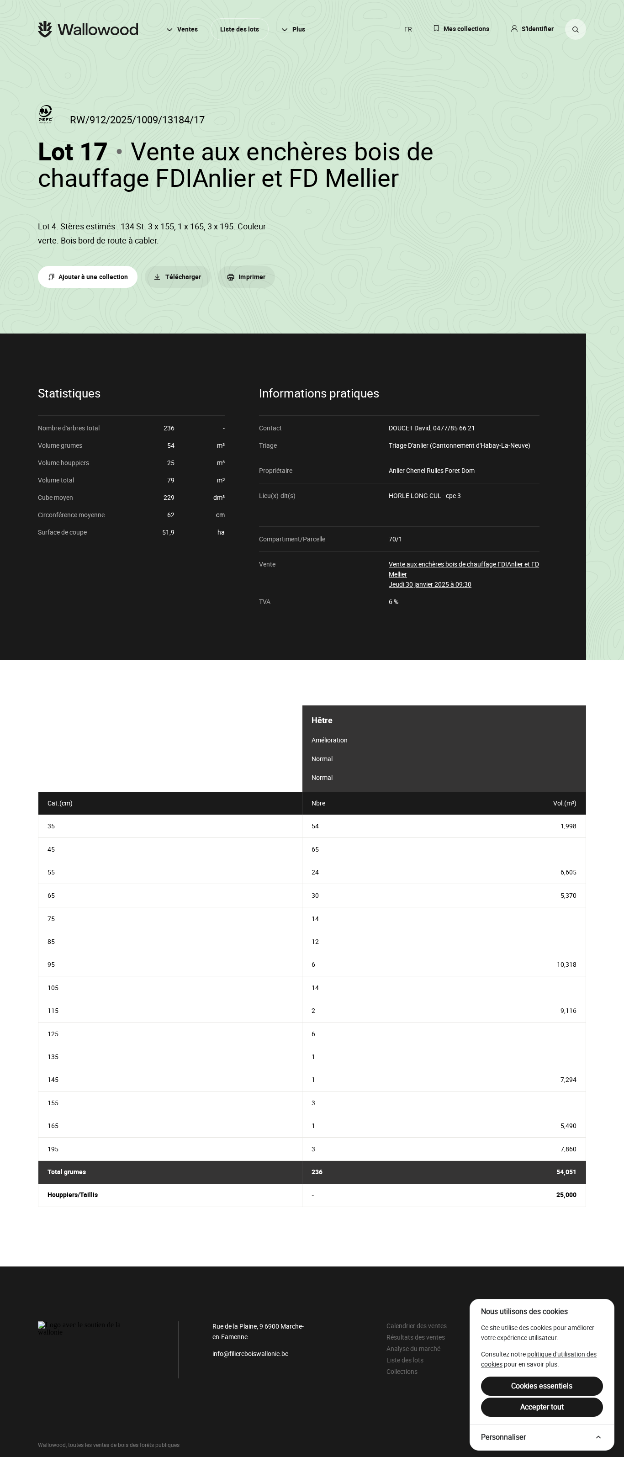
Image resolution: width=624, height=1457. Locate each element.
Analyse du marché (413, 1348)
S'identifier (538, 29)
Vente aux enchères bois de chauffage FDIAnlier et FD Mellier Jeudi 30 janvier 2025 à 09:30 (464, 574)
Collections (402, 1371)
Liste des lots (239, 29)
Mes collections (466, 29)
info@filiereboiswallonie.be (250, 1353)
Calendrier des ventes (416, 1325)
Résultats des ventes (415, 1337)
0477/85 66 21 (454, 428)
